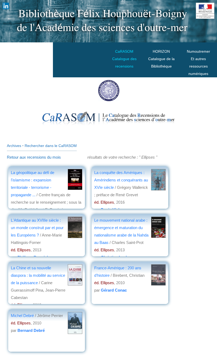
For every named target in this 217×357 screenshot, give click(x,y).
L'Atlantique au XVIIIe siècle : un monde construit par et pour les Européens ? (37, 227)
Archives (14, 146)
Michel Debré (22, 315)
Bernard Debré (31, 330)
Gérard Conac (114, 290)
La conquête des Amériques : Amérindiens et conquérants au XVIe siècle (121, 180)
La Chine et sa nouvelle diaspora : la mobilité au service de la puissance (38, 275)
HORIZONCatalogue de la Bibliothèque (161, 58)
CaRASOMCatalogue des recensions (124, 58)
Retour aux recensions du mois (34, 157)
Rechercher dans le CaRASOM (51, 146)
